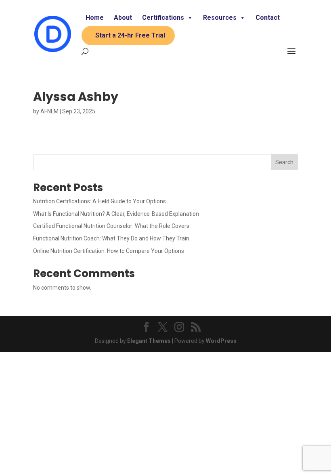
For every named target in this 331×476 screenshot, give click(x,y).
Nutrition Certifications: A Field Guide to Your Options (99, 201)
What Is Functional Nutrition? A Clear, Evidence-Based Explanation (116, 214)
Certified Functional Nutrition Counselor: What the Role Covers (111, 226)
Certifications (163, 17)
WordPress (221, 341)
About (123, 17)
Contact (268, 17)
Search (284, 162)
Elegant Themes (149, 341)
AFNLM (49, 111)
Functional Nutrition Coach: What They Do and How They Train (111, 238)
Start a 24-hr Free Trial (130, 35)
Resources (220, 17)
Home (95, 17)
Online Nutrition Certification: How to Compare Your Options (108, 251)
